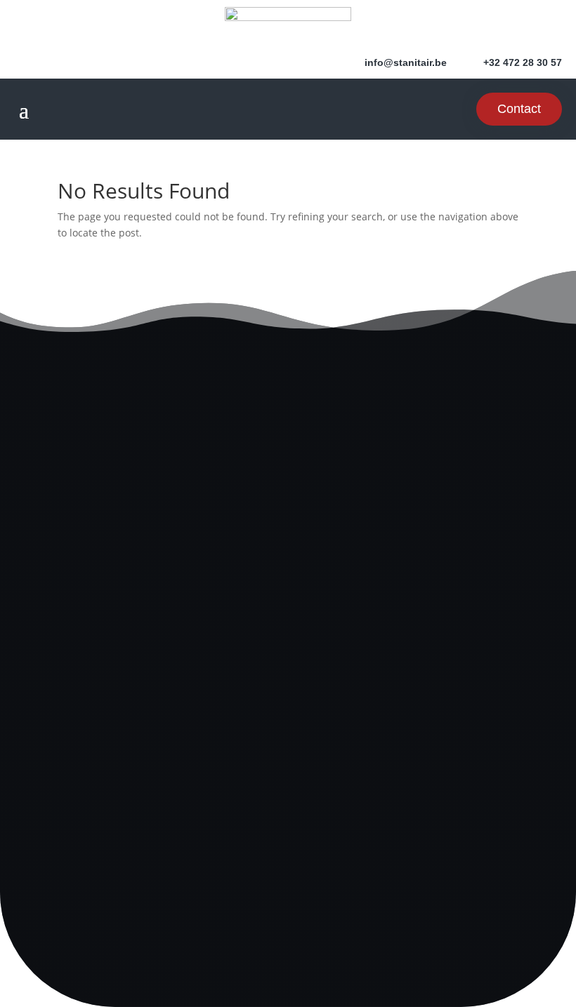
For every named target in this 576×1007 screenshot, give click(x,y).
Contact (519, 109)
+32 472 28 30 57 (288, 540)
